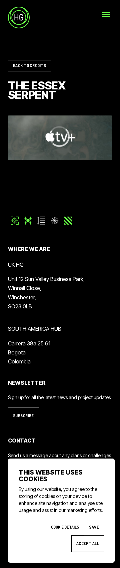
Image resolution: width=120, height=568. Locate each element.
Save (94, 527)
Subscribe (23, 415)
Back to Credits (29, 65)
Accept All (87, 543)
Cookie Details (65, 527)
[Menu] (105, 14)
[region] (60, 137)
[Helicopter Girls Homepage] (19, 17)
